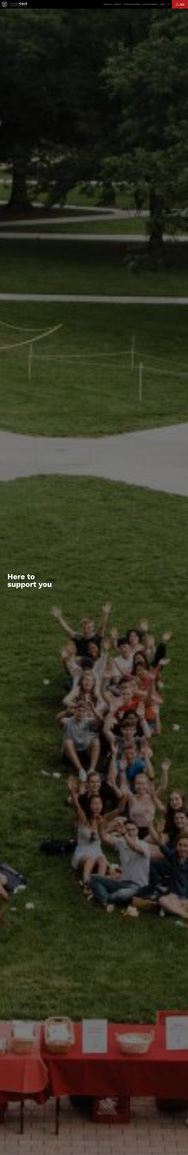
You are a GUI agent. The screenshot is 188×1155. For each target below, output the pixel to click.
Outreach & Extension (132, 4)
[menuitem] (107, 4)
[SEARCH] (168, 4)
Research (117, 4)
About (163, 4)
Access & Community (150, 4)
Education (107, 4)
